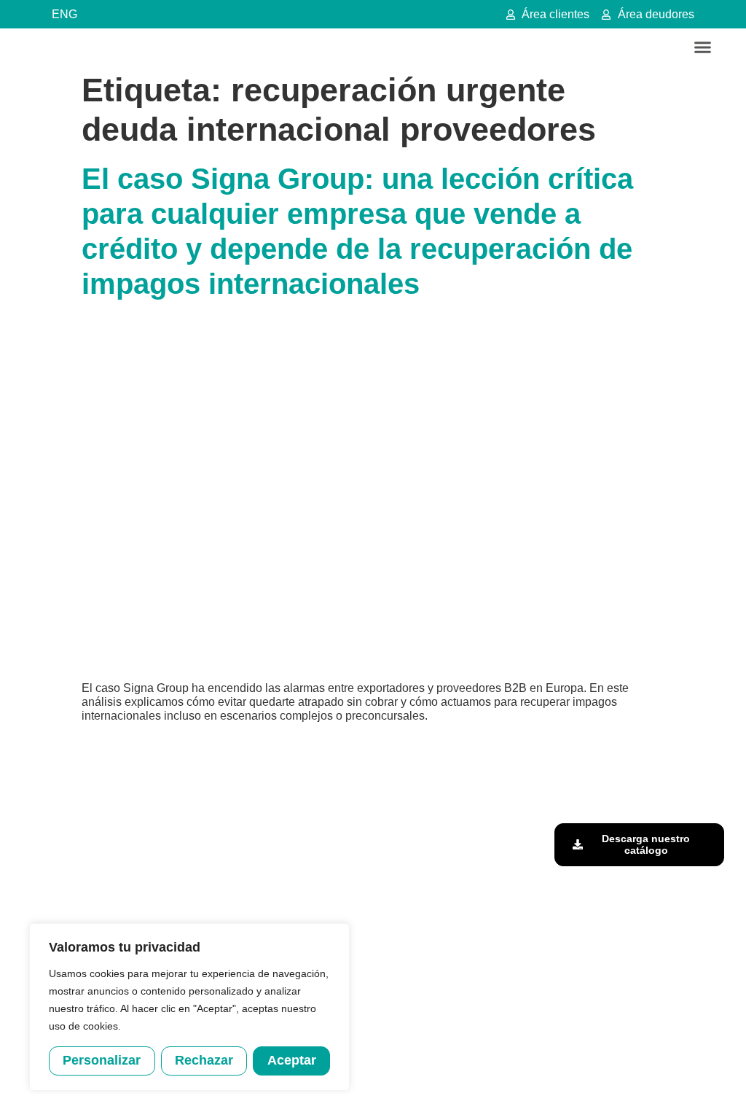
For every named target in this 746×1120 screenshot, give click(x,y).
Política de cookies (492, 1093)
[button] (703, 47)
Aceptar (291, 1060)
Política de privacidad (398, 1093)
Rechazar (204, 1060)
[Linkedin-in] (628, 767)
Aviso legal (322, 1093)
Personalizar (102, 1060)
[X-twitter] (661, 767)
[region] (189, 1007)
